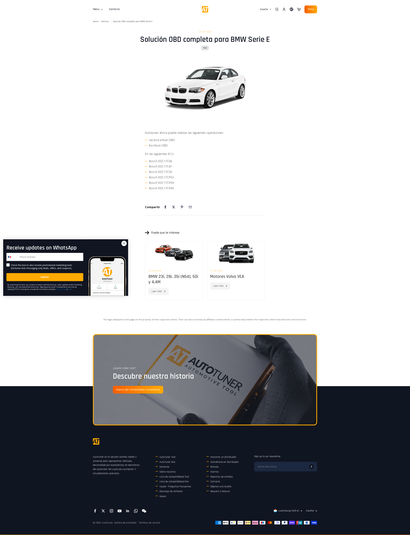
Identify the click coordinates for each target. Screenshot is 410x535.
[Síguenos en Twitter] (103, 511)
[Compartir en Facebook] (165, 207)
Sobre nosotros (168, 471)
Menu (96, 9)
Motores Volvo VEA (227, 276)
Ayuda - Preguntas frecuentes (175, 486)
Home (95, 21)
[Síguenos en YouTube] (119, 511)
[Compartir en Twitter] (173, 207)
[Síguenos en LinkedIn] (128, 511)
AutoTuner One (167, 462)
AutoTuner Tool (168, 457)
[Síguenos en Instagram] (111, 511)
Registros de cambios (221, 476)
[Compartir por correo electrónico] (190, 207)
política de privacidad (125, 522)
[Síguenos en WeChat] (144, 511)
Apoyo (163, 496)
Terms (70, 289)
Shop (311, 9)
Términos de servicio (149, 522)
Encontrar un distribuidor (223, 457)
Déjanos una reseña (220, 486)
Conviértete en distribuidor (224, 462)
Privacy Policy (61, 289)
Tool (205, 47)
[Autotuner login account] (291, 9)
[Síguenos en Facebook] (95, 511)
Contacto (114, 9)
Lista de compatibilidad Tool (174, 476)
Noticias (105, 21)
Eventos (214, 471)
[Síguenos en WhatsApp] (136, 511)
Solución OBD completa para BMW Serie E (133, 21)
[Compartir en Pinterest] (182, 207)
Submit (45, 277)
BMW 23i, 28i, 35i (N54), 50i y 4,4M (173, 279)
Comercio (164, 467)
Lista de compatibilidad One (174, 481)
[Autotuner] (96, 441)
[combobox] (12, 257)
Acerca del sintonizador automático (138, 389)
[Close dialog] (124, 243)
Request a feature (220, 491)
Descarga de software (171, 491)
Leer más (157, 291)
